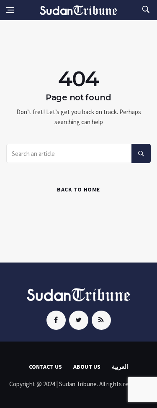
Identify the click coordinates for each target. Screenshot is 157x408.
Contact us (45, 366)
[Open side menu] (10, 10)
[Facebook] (56, 320)
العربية (120, 366)
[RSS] (101, 320)
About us (86, 366)
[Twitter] (78, 320)
